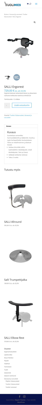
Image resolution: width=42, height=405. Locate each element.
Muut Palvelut (8, 358)
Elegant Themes (20, 400)
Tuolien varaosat (11, 387)
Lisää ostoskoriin (21, 105)
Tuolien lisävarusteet (17, 115)
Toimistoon (7, 367)
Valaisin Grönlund (10, 376)
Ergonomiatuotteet (10, 352)
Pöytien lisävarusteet (12, 381)
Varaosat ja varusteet (16, 14)
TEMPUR (7, 364)
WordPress (21, 402)
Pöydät (6, 361)
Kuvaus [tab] (8, 126)
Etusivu (6, 14)
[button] (34, 22)
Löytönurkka (8, 355)
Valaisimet (7, 373)
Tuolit (6, 370)
